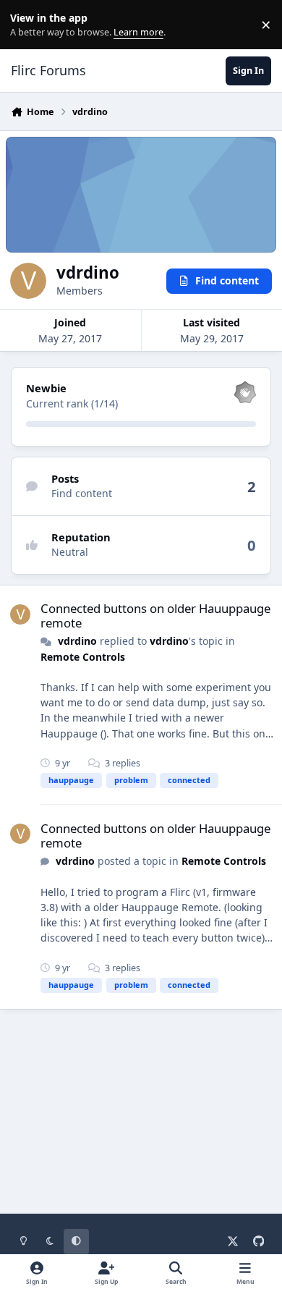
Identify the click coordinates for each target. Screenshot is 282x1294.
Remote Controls (82, 657)
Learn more (28, 25)
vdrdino (77, 641)
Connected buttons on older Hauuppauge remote (155, 615)
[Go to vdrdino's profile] (20, 614)
